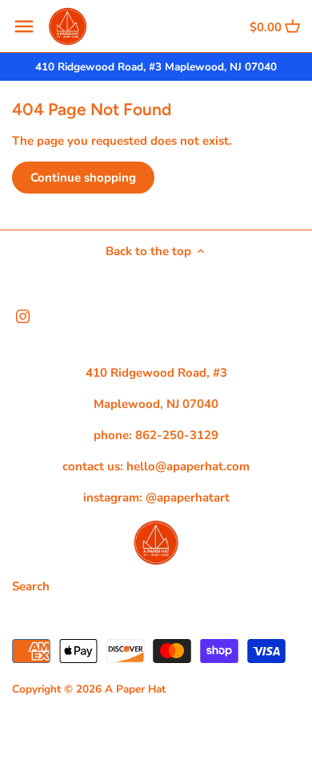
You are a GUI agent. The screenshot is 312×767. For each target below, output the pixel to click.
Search (31, 586)
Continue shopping (83, 178)
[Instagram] (23, 315)
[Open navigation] (24, 26)
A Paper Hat (135, 689)
